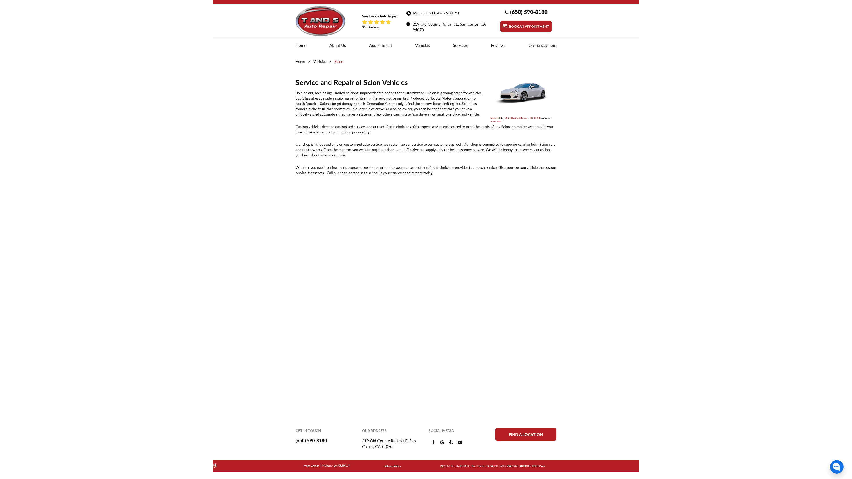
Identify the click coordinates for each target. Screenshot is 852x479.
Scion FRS (495, 118)
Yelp (450, 442)
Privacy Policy (393, 466)
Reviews (498, 45)
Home (301, 45)
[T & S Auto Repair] (320, 21)
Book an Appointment (528, 26)
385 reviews (370, 27)
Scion (339, 61)
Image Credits (311, 465)
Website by (335, 465)
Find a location (526, 434)
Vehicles (422, 45)
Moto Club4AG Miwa (516, 118)
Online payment (542, 45)
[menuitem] (301, 45)
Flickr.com (495, 121)
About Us (337, 45)
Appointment (380, 45)
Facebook (433, 442)
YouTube (459, 442)
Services (460, 45)
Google (442, 442)
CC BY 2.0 (535, 118)
